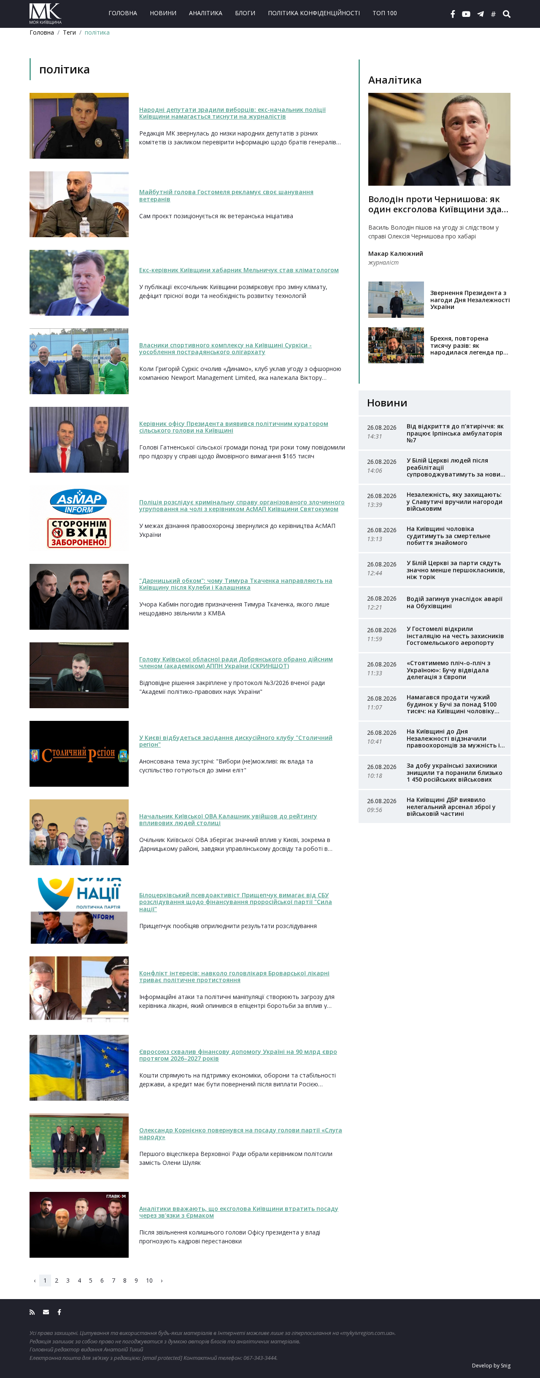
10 (149, 1280)
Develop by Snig (491, 1365)
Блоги (245, 13)
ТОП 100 (385, 13)
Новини (163, 13)
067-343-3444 (259, 1358)
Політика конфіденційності (314, 13)
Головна (122, 13)
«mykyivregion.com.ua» (367, 1333)
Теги (69, 32)
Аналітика (205, 13)
